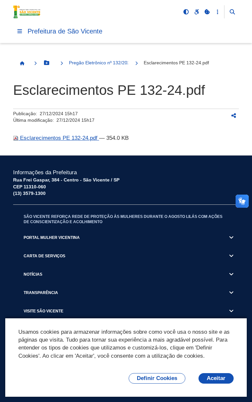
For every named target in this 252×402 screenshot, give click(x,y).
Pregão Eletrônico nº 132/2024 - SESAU (98, 62)
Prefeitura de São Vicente (65, 31)
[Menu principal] (19, 31)
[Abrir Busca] (232, 11)
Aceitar (216, 378)
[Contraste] (186, 12)
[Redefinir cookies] (207, 12)
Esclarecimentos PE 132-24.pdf (58, 138)
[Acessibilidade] (196, 12)
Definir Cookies (157, 378)
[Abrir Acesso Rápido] (217, 12)
